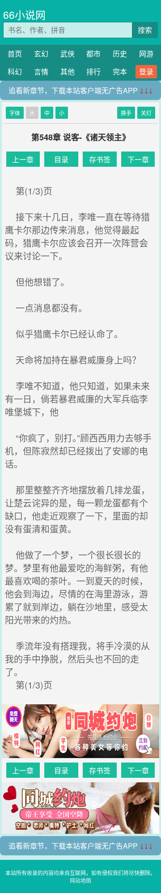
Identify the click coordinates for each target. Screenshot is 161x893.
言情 (41, 71)
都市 (93, 53)
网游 (146, 53)
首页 (15, 53)
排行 (93, 71)
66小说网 (24, 14)
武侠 (67, 53)
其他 (67, 71)
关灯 (146, 113)
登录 (146, 71)
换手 (126, 113)
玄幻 (41, 53)
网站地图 (80, 880)
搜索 (145, 30)
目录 (61, 159)
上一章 (23, 159)
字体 (14, 113)
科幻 (15, 71)
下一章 (138, 159)
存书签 (99, 159)
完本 (120, 71)
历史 (120, 53)
